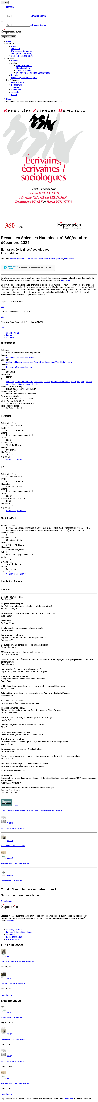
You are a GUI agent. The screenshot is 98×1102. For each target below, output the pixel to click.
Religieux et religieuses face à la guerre (14, 983)
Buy (2, 307)
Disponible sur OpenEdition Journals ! (35, 267)
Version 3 (21, 459)
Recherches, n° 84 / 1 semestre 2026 (14, 828)
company (10, 381)
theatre (35, 384)
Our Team (15, 48)
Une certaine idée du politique (11, 881)
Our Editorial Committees (22, 51)
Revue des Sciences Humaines (20, 357)
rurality (89, 381)
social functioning (14, 384)
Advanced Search (38, 16)
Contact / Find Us (14, 929)
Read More (65, 280)
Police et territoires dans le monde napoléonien (17, 961)
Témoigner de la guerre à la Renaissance (15, 863)
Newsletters (6, 901)
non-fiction (65, 381)
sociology (27, 384)
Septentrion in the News (22, 56)
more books (6, 995)
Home (8, 41)
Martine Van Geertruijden (37, 259)
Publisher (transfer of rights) (24, 77)
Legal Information (14, 937)
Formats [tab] (10, 335)
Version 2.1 (11, 459)
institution (55, 381)
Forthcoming (16, 85)
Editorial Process (24, 65)
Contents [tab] (10, 337)
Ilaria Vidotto (70, 259)
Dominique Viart (56, 259)
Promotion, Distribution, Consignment (33, 73)
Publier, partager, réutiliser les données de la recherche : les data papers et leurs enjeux (31, 810)
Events (14, 94)
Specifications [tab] (12, 333)
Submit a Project (23, 70)
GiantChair (68, 1099)
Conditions (11, 934)
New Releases (17, 82)
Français (10, 7)
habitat (47, 381)
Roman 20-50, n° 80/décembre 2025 (13, 846)
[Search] (2, 21)
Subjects (15, 87)
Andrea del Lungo (18, 259)
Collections (16, 90)
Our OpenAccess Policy (21, 53)
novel (73, 381)
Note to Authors (23, 68)
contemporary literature (32, 381)
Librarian (15, 75)
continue (10, 921)
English (5, 2)
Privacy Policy (12, 939)
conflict (18, 381)
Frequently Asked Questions (19, 932)
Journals (15, 92)
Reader (14, 61)
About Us (15, 46)
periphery (81, 381)
